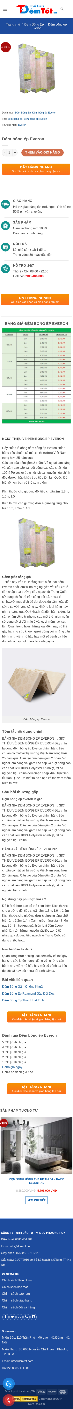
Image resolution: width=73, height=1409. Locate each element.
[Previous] (6, 100)
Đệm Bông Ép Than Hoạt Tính (23, 1000)
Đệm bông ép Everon (44, 112)
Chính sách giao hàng (17, 1300)
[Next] (16, 100)
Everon (22, 124)
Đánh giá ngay (12, 1067)
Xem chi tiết (36, 1200)
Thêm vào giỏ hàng (42, 152)
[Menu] (5, 9)
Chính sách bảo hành (17, 1293)
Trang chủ (13, 24)
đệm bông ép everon (35, 118)
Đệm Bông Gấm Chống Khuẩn (23, 986)
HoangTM (29, 1391)
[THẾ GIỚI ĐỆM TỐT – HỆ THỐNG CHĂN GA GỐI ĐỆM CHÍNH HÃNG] (36, 9)
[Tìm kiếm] (62, 9)
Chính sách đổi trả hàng (18, 1307)
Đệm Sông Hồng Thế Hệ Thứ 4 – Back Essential (36, 1181)
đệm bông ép (15, 118)
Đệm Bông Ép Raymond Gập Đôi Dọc (28, 993)
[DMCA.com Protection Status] (24, 1398)
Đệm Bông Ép (34, 24)
